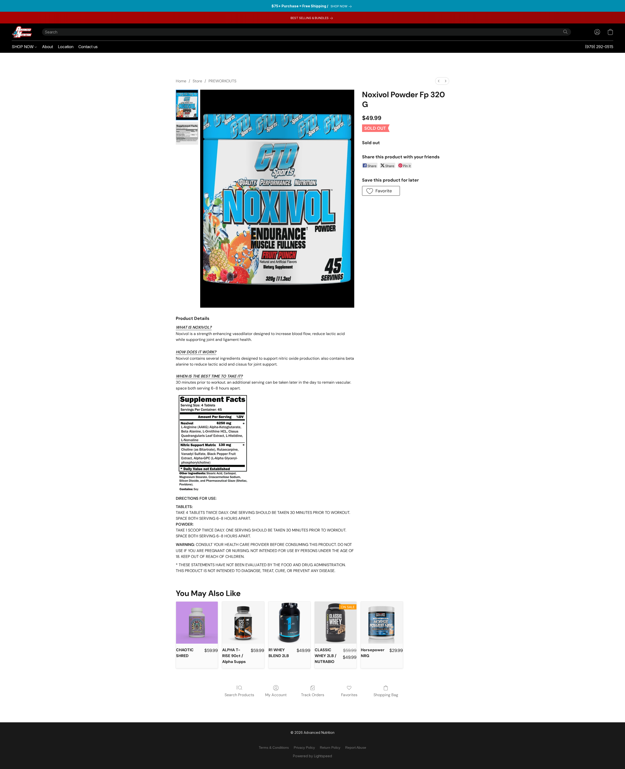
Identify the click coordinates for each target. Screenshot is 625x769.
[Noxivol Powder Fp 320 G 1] (187, 133)
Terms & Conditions (274, 747)
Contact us (88, 46)
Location (65, 46)
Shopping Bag (386, 694)
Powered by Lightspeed (312, 756)
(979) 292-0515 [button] (599, 46)
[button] (22, 32)
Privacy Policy (304, 747)
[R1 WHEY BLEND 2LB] (289, 622)
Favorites (349, 694)
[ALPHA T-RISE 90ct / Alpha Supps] (243, 622)
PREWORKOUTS (222, 81)
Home (181, 81)
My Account (276, 694)
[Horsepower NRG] (382, 622)
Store (197, 81)
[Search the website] (565, 31)
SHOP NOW (23, 46)
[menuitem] (438, 81)
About (47, 46)
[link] (342, 6)
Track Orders (312, 694)
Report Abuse (355, 747)
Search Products (239, 694)
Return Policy (330, 747)
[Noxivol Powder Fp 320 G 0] (187, 105)
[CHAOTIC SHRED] (197, 622)
